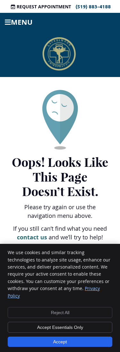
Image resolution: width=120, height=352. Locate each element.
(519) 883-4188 (93, 6)
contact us (32, 237)
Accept (60, 341)
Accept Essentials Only (60, 327)
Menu (22, 22)
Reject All (60, 312)
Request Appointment (44, 7)
